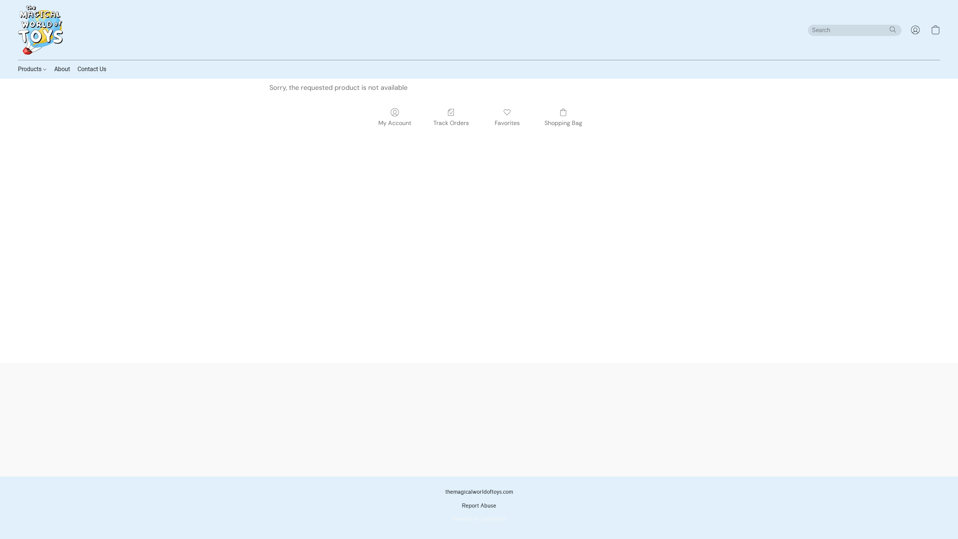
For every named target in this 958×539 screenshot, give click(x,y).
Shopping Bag (563, 123)
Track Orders (451, 123)
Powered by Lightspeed (479, 519)
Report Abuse (479, 506)
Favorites (507, 123)
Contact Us (91, 69)
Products (30, 69)
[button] (40, 30)
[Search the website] (892, 29)
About (62, 69)
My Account (394, 123)
